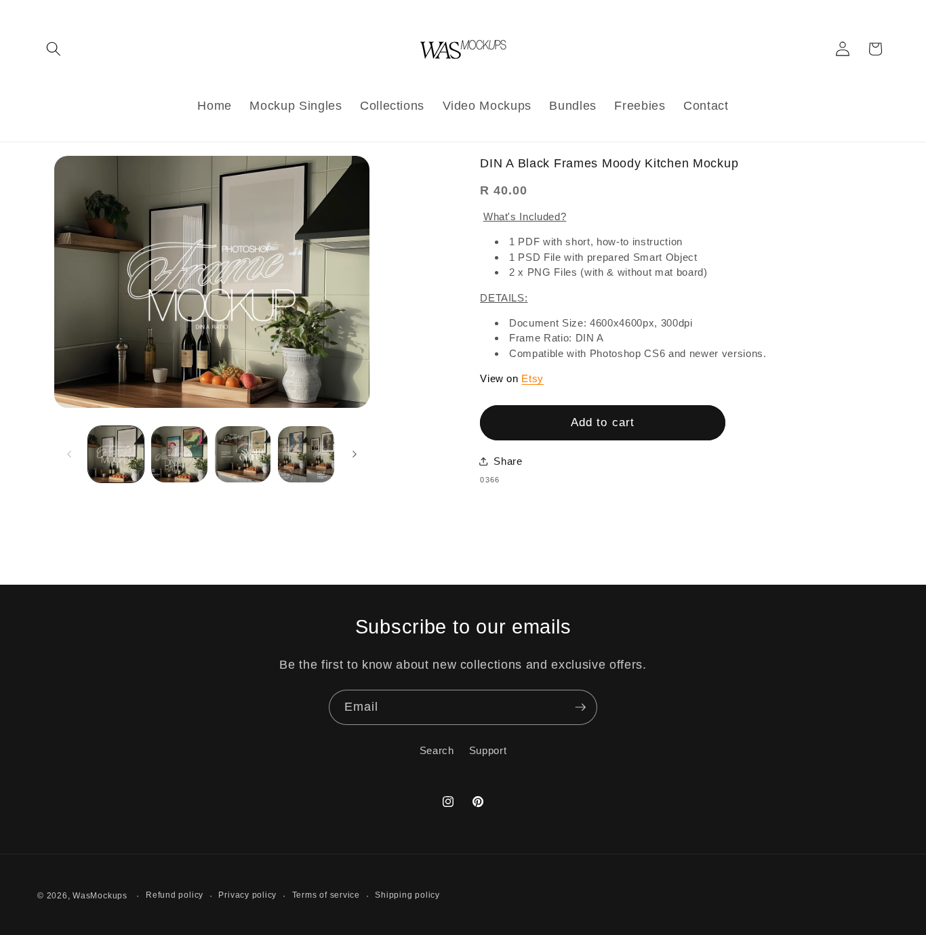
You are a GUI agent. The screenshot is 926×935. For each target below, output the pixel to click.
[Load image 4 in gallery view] (306, 454)
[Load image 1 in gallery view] (116, 454)
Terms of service (326, 894)
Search (437, 750)
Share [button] (508, 461)
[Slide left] (69, 454)
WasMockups (100, 895)
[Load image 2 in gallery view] (179, 454)
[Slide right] (354, 454)
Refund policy (174, 894)
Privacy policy (247, 894)
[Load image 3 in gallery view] (243, 454)
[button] (53, 49)
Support (488, 750)
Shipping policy (407, 894)
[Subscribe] (580, 707)
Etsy (532, 378)
